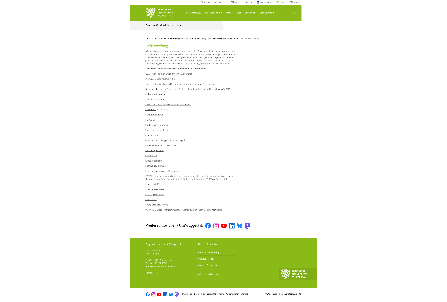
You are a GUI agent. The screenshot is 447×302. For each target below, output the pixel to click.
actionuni (149, 99)
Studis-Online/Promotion (157, 124)
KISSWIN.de (150, 176)
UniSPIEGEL (151, 199)
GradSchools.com (153, 160)
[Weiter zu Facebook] (208, 226)
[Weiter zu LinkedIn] (232, 225)
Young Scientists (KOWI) (156, 204)
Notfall (250, 2)
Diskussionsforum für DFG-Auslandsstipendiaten (168, 104)
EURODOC (150, 119)
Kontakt (150, 272)
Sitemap (244, 294)
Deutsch (283, 2)
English (296, 2)
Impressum (187, 294)
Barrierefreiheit (232, 294)
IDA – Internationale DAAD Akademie (163, 171)
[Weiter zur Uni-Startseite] (164, 13)
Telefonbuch (222, 2)
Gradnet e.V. (151, 155)
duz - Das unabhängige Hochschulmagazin (165, 140)
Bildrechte (211, 294)
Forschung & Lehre (154, 150)
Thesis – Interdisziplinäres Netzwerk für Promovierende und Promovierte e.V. (181, 84)
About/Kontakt (266, 12)
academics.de (151, 135)
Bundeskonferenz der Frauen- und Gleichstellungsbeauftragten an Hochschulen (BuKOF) (187, 89)
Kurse (238, 12)
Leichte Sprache (265, 2)
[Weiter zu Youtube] (224, 226)
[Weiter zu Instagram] (216, 226)
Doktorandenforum (154, 114)
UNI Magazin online (154, 194)
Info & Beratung (193, 12)
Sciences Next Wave (154, 189)
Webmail (237, 2)
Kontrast (207, 2)
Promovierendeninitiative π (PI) (160, 78)
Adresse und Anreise (208, 274)
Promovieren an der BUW (226, 38)
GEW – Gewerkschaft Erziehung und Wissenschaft (168, 73)
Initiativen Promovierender (218, 12)
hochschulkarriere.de (155, 165)
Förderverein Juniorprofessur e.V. (161, 145)
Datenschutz (199, 294)
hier (214, 209)
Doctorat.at (150, 109)
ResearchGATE (152, 184)
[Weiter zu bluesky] (239, 225)
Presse (221, 294)
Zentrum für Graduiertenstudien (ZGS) (164, 38)
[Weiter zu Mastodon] (247, 226)
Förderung (250, 12)
